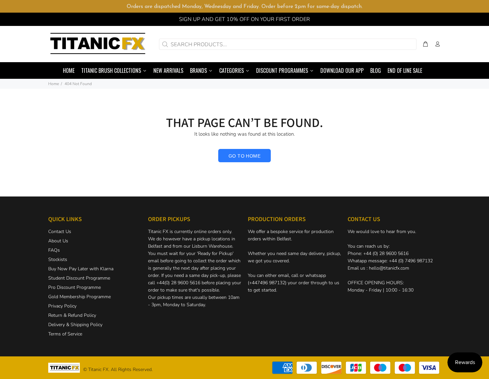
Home (53, 83)
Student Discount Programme (79, 278)
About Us (58, 241)
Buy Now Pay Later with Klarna (80, 269)
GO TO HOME (244, 156)
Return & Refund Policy (72, 315)
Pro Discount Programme (74, 287)
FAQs (54, 250)
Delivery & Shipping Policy (75, 324)
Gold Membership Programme (79, 297)
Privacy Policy (62, 306)
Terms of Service (65, 334)
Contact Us (59, 231)
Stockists (57, 259)
